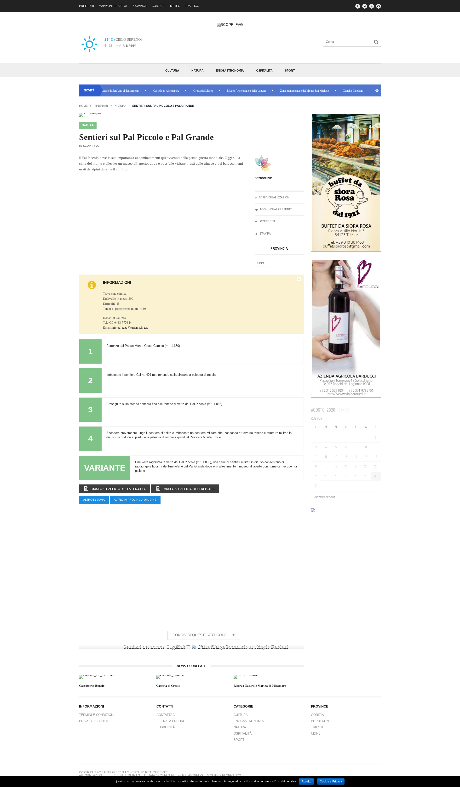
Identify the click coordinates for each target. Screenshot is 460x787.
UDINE (316, 733)
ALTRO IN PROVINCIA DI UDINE (135, 499)
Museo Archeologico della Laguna (232, 90)
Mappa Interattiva (113, 6)
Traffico (192, 6)
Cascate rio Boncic (91, 685)
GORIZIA (317, 715)
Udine (261, 263)
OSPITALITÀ (243, 733)
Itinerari (101, 105)
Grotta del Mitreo (189, 90)
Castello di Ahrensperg (152, 90)
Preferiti (86, 6)
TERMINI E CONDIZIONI (96, 715)
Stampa (265, 233)
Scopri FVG (263, 178)
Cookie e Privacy (331, 781)
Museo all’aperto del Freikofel (187, 489)
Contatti (158, 6)
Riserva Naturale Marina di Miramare (260, 685)
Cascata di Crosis (168, 685)
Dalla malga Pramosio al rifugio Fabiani (243, 647)
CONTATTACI (166, 715)
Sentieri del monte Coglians (154, 647)
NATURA (240, 727)
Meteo (175, 6)
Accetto (306, 781)
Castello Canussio (339, 90)
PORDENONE (321, 721)
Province (139, 6)
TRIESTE (317, 727)
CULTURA (241, 715)
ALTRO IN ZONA (94, 499)
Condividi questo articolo (200, 635)
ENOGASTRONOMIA (249, 721)
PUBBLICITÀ (165, 727)
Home (83, 105)
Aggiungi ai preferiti (275, 209)
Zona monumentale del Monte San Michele (290, 90)
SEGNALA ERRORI (170, 721)
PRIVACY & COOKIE (94, 721)
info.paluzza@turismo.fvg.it (129, 327)
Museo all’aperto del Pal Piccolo (117, 489)
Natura (120, 105)
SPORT (239, 740)
